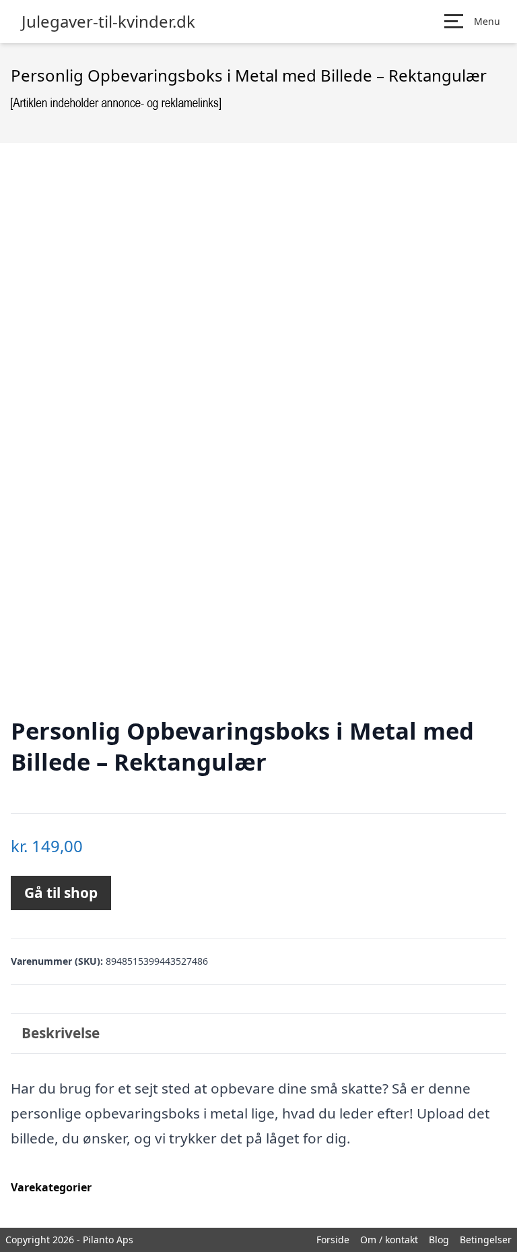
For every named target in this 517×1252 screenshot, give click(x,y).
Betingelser (486, 1239)
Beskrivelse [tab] (61, 1032)
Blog (439, 1239)
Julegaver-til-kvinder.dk (108, 21)
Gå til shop (61, 892)
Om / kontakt (389, 1239)
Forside (332, 1239)
